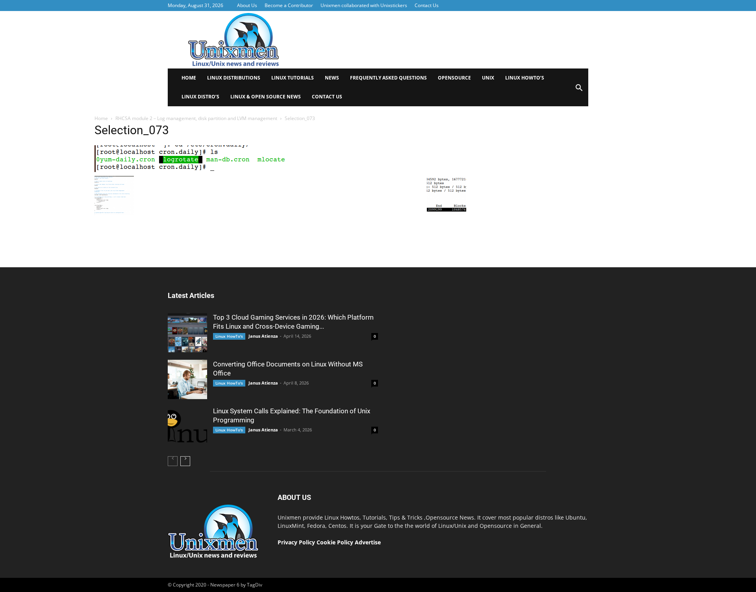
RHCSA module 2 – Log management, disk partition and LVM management (196, 118)
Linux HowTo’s (524, 77)
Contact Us (427, 5)
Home (189, 77)
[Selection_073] (196, 170)
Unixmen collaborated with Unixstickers (364, 5)
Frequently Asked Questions (388, 77)
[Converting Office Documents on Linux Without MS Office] (187, 379)
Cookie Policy (336, 542)
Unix (488, 77)
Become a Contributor (289, 5)
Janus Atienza (263, 336)
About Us (247, 5)
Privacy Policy (296, 542)
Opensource (454, 77)
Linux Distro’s (200, 96)
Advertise (368, 542)
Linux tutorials (292, 77)
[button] (578, 90)
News (332, 77)
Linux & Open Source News (265, 96)
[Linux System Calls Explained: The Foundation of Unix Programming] (187, 426)
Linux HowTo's (229, 336)
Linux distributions (233, 77)
